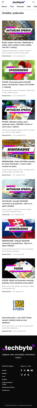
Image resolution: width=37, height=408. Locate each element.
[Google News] (31, 370)
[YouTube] (28, 370)
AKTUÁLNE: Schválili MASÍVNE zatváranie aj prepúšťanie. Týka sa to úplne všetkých (17, 203)
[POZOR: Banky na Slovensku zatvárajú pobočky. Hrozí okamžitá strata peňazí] (18, 268)
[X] (24, 370)
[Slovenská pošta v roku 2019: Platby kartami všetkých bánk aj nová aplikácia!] (18, 305)
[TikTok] (25, 375)
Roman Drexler (6, 56)
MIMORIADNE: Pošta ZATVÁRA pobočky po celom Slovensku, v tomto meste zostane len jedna (18, 164)
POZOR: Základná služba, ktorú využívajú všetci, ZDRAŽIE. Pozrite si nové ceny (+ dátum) (17, 124)
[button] (4, 2)
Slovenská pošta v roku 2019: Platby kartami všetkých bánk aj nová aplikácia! (17, 320)
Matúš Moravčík (6, 331)
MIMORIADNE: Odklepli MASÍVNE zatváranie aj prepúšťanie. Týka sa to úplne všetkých (17, 243)
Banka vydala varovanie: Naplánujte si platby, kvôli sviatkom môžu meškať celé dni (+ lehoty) (17, 45)
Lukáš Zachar (6, 214)
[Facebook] (21, 370)
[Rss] (28, 375)
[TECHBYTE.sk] (18, 2)
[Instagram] (22, 375)
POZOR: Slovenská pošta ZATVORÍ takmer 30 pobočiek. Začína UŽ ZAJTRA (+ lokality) (18, 84)
